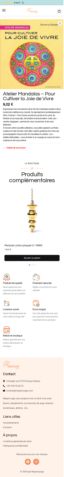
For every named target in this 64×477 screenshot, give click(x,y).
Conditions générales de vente (17, 441)
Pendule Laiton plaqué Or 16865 (23, 245)
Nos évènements (11, 423)
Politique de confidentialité (15, 446)
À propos (7, 427)
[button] (59, 11)
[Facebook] (28, 462)
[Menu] (6, 10)
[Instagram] (36, 462)
